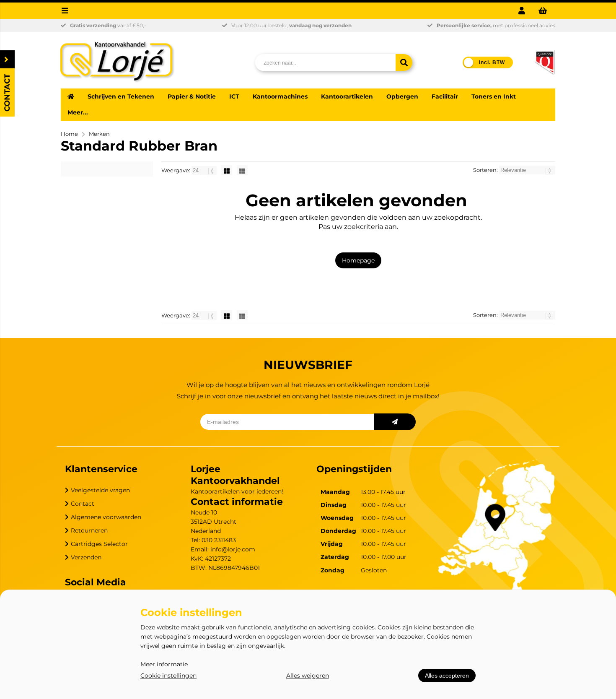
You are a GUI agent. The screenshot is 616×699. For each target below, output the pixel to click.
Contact (82, 503)
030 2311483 (219, 540)
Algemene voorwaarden (106, 517)
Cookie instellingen (168, 675)
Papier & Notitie (192, 96)
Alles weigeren (307, 675)
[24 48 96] (205, 170)
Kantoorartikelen (347, 96)
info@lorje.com (232, 549)
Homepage (358, 260)
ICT (234, 96)
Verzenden (86, 557)
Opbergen (402, 96)
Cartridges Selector (99, 544)
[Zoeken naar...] (404, 62)
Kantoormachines (280, 96)
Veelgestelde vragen (100, 490)
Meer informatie (164, 664)
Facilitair (445, 96)
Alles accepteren (447, 675)
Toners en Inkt (493, 96)
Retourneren (89, 530)
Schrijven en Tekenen (121, 96)
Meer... (77, 112)
